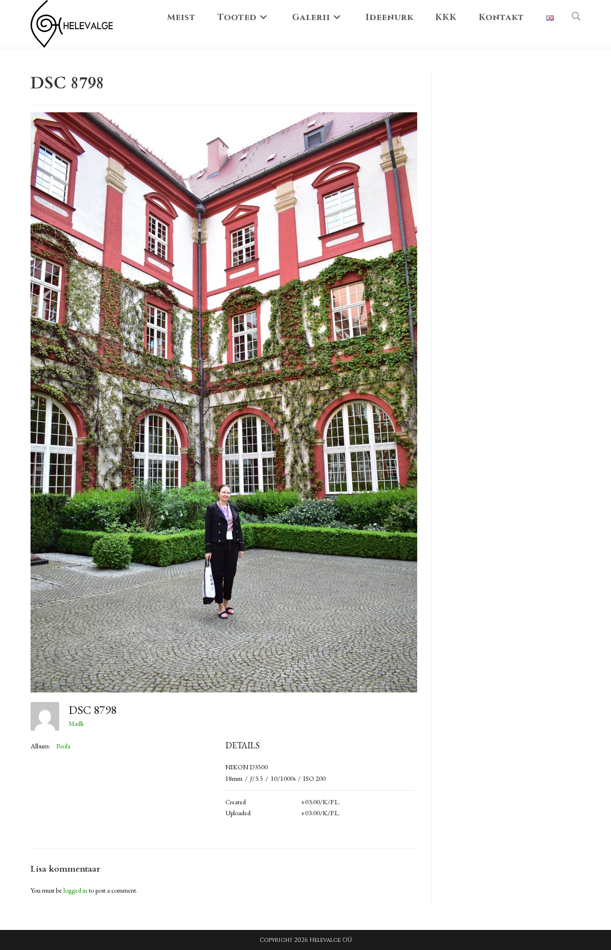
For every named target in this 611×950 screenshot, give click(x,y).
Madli (76, 723)
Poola (63, 746)
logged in (75, 890)
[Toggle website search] (576, 17)
